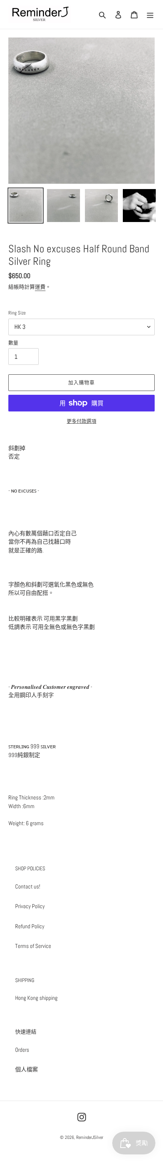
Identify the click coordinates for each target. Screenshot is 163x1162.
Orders (22, 1049)
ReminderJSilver (89, 1137)
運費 (40, 286)
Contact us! (27, 886)
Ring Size (17, 313)
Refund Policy (29, 926)
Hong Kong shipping (36, 997)
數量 (13, 342)
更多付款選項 (81, 421)
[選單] (150, 14)
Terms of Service (33, 945)
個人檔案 (26, 1069)
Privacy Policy (30, 906)
